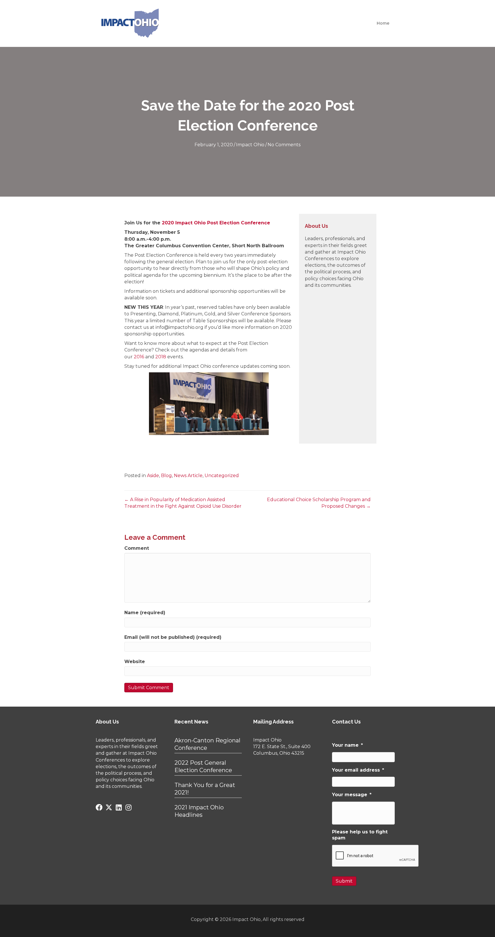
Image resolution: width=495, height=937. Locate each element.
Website (134, 661)
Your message (352, 794)
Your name (347, 745)
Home (383, 23)
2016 (139, 356)
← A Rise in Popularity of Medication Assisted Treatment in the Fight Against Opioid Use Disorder (182, 503)
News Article (188, 475)
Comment (136, 548)
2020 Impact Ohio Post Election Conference (216, 223)
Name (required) (144, 612)
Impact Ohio (250, 144)
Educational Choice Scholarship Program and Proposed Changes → (319, 503)
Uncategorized (222, 475)
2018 (160, 356)
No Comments (284, 144)
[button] (99, 807)
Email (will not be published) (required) (172, 637)
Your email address (358, 770)
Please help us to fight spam (360, 835)
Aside (153, 475)
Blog (166, 475)
